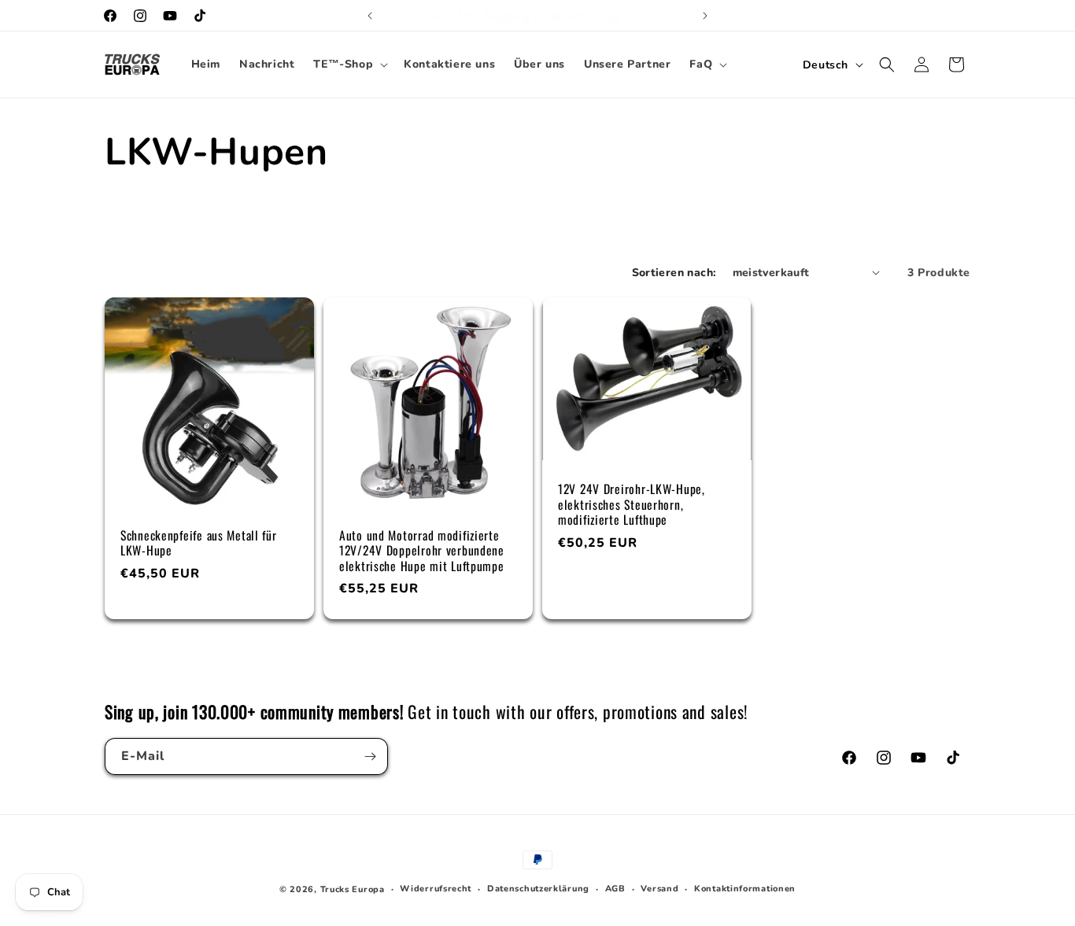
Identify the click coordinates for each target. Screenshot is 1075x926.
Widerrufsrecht (435, 889)
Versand (659, 889)
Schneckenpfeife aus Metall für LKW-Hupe (198, 543)
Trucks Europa (352, 889)
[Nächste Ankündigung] (705, 16)
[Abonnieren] (370, 756)
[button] (349, 64)
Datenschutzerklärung (538, 889)
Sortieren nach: (674, 272)
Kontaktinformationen (745, 889)
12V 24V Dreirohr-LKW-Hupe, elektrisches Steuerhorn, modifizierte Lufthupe (631, 504)
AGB (615, 889)
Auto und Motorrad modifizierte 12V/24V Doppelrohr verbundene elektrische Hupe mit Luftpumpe (421, 551)
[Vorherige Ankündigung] (370, 16)
